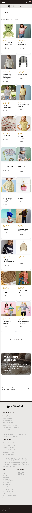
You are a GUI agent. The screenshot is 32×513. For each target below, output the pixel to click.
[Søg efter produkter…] (26, 2)
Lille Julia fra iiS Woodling (7, 322)
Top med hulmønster (21, 137)
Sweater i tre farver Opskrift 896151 (23, 229)
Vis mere (16, 339)
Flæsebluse (21, 198)
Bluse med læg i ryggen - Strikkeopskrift (7, 76)
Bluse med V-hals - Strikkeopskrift (8, 106)
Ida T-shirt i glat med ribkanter (23, 105)
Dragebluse (6, 229)
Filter (6, 12)
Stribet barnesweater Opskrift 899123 (23, 322)
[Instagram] (22, 473)
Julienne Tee (6, 135)
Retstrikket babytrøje (8, 166)
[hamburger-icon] (3, 2)
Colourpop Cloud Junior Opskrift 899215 (7, 199)
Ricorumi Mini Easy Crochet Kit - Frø (8, 43)
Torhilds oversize (22, 75)
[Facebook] (19, 473)
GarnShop (9, 20)
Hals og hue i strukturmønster (22, 167)
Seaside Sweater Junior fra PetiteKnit (8, 260)
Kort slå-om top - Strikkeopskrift (22, 43)
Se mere (9, 31)
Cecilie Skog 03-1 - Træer (23, 291)
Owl (19, 260)
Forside (3, 20)
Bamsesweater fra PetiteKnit (8, 291)
